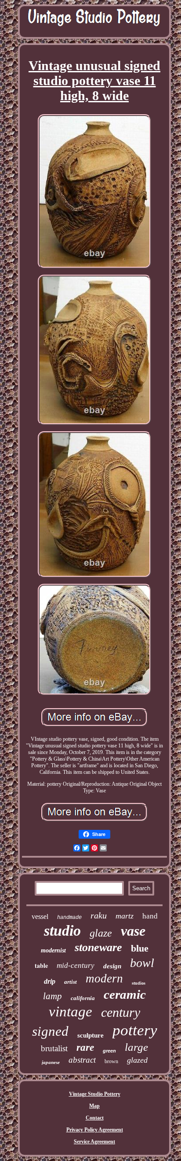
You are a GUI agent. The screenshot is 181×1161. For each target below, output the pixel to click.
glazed (137, 1060)
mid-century (75, 965)
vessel (40, 916)
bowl (142, 963)
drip (49, 981)
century (120, 1012)
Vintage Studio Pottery (94, 1094)
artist (70, 981)
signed (50, 1031)
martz (125, 915)
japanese (51, 1062)
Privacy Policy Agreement (94, 1130)
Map (94, 1106)
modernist (53, 950)
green (109, 1050)
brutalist (54, 1048)
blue (139, 948)
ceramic (125, 994)
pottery (134, 1030)
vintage (70, 1011)
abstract (82, 1059)
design (112, 966)
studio (62, 930)
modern (104, 978)
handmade (69, 918)
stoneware (98, 947)
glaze (101, 933)
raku (98, 915)
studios (138, 983)
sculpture (90, 1035)
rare (85, 1047)
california (83, 998)
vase (133, 931)
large (136, 1047)
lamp (52, 996)
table (41, 965)
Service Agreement (94, 1142)
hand (150, 916)
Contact (95, 1118)
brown (111, 1061)
